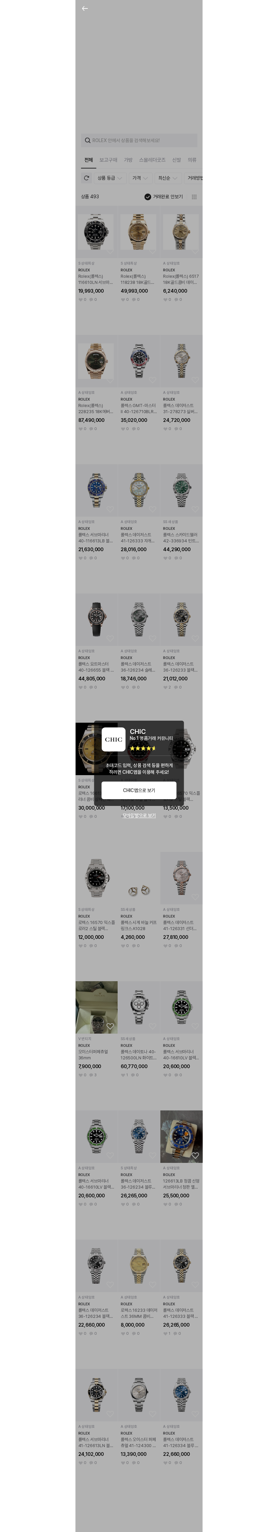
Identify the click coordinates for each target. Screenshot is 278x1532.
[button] (85, 10)
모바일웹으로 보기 (139, 815)
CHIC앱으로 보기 (139, 790)
